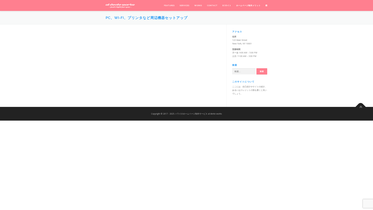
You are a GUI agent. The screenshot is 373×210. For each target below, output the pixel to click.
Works (198, 5)
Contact (212, 5)
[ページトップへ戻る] (361, 107)
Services (184, 5)
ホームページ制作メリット (248, 5)
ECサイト (226, 5)
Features (169, 5)
